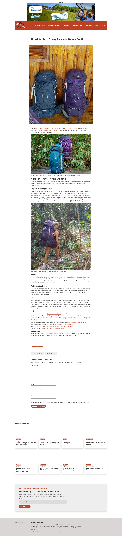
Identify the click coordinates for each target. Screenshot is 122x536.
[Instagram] (103, 25)
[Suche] (101, 25)
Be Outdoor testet (40, 25)
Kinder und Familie (78, 25)
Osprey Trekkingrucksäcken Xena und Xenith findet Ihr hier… (61, 326)
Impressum (41, 532)
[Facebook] (105, 25)
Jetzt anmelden (24, 506)
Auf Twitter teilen (51, 354)
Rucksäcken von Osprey (54, 314)
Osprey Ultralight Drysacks (56, 328)
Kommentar (35, 365)
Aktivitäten (67, 25)
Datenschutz (48, 532)
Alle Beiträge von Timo (37, 346)
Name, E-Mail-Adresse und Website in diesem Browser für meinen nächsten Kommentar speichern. (60, 402)
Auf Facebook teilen (38, 354)
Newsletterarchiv (35, 532)
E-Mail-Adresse (36, 390)
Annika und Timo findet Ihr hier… (77, 323)
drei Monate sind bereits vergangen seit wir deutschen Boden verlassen (56, 128)
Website (33, 395)
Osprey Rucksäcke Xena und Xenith (49, 130)
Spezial (96, 25)
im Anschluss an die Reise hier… (64, 324)
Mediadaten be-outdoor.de (57, 532)
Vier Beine (89, 25)
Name (33, 384)
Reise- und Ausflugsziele (54, 25)
